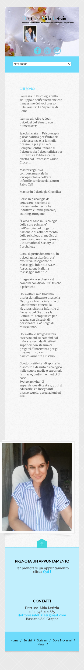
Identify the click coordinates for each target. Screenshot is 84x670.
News (41, 644)
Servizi (28, 640)
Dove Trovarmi (62, 640)
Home (14, 640)
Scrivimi (42, 640)
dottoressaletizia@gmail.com (42, 615)
